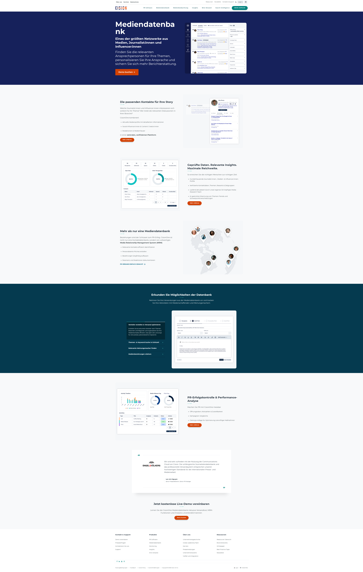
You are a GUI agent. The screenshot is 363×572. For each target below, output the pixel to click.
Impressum (133, 567)
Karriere (126, 2)
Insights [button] (195, 8)
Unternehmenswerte (190, 553)
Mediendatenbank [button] (162, 8)
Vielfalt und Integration (190, 556)
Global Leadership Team (191, 543)
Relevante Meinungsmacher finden (142, 348)
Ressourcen (209, 2)
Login (240, 2)
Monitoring (153, 546)
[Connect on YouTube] (121, 561)
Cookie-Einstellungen (153, 567)
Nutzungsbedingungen (121, 567)
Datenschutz (134, 2)
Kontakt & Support (228, 2)
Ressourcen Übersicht (224, 539)
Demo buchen (125, 72)
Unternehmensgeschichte (191, 539)
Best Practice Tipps (223, 549)
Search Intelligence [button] (222, 8)
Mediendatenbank (155, 543)
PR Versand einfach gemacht (131, 264)
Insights (151, 549)
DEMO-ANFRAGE (239, 8)
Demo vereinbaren (121, 539)
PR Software (153, 539)
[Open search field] (236, 2)
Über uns (119, 2)
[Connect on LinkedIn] (119, 561)
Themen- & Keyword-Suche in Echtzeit (143, 342)
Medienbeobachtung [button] (180, 8)
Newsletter (217, 2)
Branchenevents (222, 543)
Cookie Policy (142, 567)
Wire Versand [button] (207, 8)
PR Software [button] (147, 8)
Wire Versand (153, 553)
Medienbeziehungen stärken (139, 354)
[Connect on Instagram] (124, 561)
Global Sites (245, 567)
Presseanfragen (120, 543)
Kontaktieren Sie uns (122, 546)
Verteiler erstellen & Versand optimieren (144, 325)
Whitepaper (221, 546)
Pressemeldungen (189, 549)
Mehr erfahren (127, 139)
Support (118, 549)
